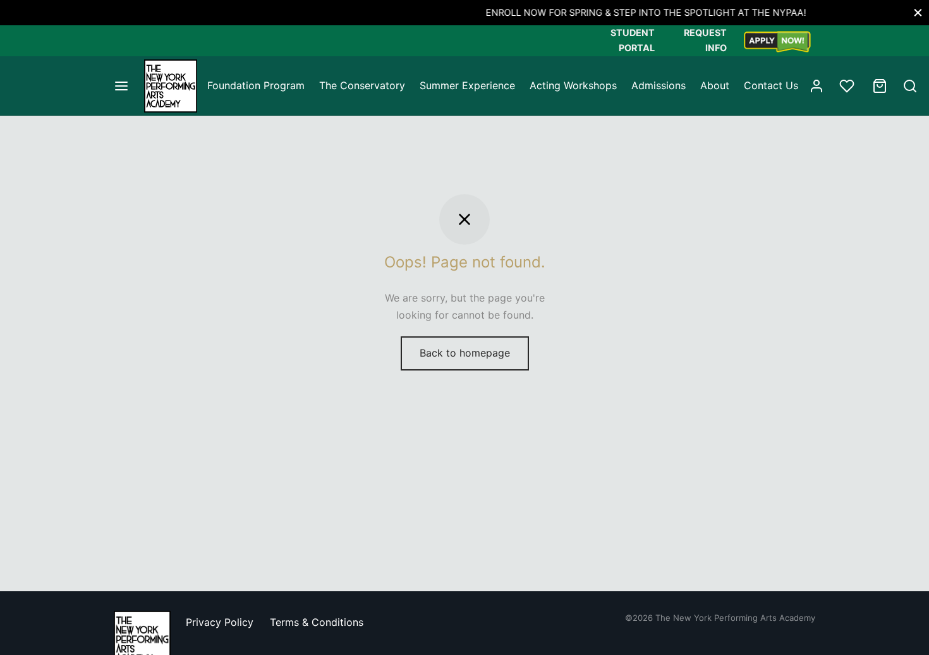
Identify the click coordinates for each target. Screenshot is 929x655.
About (714, 85)
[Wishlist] (848, 86)
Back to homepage (465, 352)
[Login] (816, 86)
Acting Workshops (573, 85)
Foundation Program (256, 85)
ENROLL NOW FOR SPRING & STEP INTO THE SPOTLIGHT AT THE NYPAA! (480, 12)
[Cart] (879, 86)
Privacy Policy (219, 622)
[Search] (910, 86)
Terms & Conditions (316, 622)
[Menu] (121, 86)
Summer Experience (467, 85)
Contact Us (771, 85)
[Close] (918, 12)
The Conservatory (362, 85)
